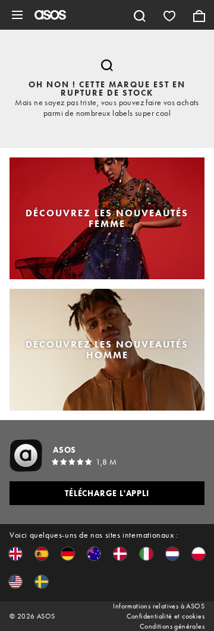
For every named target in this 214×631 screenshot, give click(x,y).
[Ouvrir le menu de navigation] (17, 15)
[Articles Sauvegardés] (169, 15)
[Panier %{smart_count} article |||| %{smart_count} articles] (199, 15)
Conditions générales (172, 626)
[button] (15, 554)
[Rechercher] (140, 15)
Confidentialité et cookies (165, 616)
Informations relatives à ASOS (158, 606)
